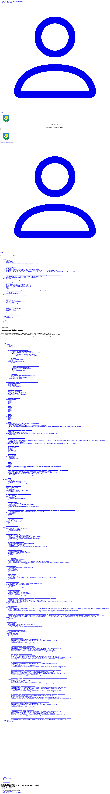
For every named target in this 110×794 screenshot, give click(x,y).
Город (4, 259)
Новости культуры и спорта (12, 282)
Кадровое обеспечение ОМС (12, 307)
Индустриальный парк (10, 272)
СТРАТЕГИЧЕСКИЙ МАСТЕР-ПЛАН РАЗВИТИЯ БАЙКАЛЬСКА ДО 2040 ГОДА (24, 276)
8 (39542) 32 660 (8, 1)
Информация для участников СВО (13, 280)
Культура (7, 264)
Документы (8, 299)
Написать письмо (9, 317)
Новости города (9, 261)
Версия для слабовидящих (7, 2)
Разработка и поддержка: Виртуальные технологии (12, 792)
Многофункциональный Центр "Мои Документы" (17, 314)
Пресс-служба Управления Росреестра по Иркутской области (19, 285)
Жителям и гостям (7, 278)
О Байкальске (9, 260)
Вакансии (8, 266)
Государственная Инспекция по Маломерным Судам (17, 284)
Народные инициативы (11, 267)
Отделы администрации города (12, 296)
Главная (4, 258)
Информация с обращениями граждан (14, 308)
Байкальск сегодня (10, 262)
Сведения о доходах (10, 309)
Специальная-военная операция (12, 293)
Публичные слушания (10, 302)
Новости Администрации (11, 338)
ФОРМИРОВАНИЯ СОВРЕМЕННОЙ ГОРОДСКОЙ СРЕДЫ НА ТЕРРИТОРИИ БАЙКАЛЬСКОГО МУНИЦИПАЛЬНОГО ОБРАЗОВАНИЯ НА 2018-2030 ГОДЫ (42, 271)
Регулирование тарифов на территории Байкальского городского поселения (22, 269)
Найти (14, 255)
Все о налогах (9, 283)
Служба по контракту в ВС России (13, 291)
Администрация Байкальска (7, 142)
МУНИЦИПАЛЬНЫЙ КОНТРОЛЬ (13, 315)
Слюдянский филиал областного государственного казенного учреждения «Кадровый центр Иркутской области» (30, 290)
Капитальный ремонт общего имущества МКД (16, 274)
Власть (4, 294)
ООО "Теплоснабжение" (11, 288)
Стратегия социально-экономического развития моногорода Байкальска (21, 277)
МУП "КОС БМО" (10, 292)
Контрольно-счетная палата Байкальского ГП (15, 301)
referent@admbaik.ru (19, 1)
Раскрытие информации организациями (14, 306)
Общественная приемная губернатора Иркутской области (18, 286)
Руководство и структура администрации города (16, 295)
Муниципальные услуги (8, 311)
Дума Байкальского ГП (11, 300)
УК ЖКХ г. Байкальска (11, 287)
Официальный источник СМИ (12, 303)
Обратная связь (6, 316)
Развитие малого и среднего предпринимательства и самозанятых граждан (22, 263)
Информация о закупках (11, 310)
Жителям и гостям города (11, 279)
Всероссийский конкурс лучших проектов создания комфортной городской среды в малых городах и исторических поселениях (33, 275)
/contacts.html (53, 336)
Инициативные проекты (11, 268)
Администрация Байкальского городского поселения (17, 304)
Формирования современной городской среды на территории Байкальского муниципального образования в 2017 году (31, 270)
